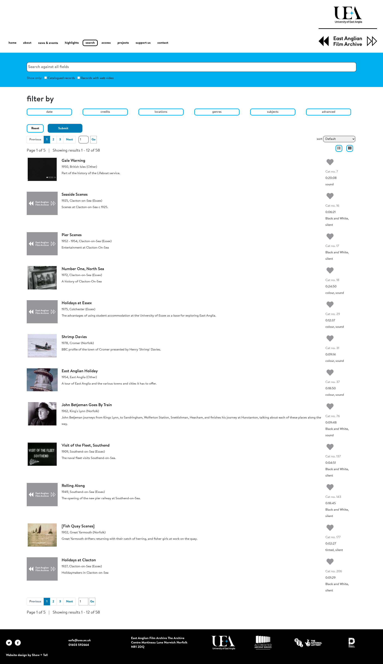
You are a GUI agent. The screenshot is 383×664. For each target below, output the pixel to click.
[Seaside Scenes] (42, 203)
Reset (35, 128)
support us (143, 42)
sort (319, 139)
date (49, 111)
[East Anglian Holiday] (42, 379)
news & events (48, 43)
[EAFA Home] (348, 26)
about (27, 42)
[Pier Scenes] (42, 243)
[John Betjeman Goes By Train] (42, 413)
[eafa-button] (339, 148)
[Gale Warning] (42, 169)
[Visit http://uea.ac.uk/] (223, 643)
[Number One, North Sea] (42, 277)
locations (161, 111)
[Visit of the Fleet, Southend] (42, 454)
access (106, 42)
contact (162, 42)
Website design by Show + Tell (27, 655)
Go (94, 139)
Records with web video (97, 78)
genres (217, 111)
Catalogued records (61, 78)
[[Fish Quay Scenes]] (42, 535)
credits (105, 111)
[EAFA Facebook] (19, 642)
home (12, 42)
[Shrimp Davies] (42, 345)
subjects (272, 111)
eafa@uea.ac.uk (79, 640)
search (90, 42)
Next (69, 139)
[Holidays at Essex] (42, 311)
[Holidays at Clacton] (42, 568)
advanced (328, 111)
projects (123, 42)
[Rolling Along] (42, 494)
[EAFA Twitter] (10, 642)
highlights (72, 42)
